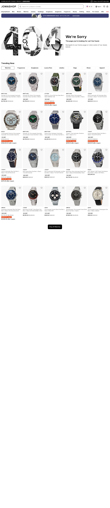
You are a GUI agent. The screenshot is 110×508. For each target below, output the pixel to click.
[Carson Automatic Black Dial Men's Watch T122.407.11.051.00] (106, 111)
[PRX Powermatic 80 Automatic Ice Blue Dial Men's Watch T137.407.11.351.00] (63, 149)
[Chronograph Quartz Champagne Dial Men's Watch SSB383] (106, 187)
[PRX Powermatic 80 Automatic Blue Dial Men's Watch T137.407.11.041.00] (106, 73)
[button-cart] (107, 6)
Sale (107, 11)
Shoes (88, 11)
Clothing (81, 11)
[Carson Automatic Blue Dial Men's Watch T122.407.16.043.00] (19, 149)
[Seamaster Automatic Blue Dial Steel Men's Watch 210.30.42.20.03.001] (19, 187)
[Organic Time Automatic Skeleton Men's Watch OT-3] (84, 111)
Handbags (41, 11)
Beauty (75, 11)
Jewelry (33, 11)
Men (13, 11)
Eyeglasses (58, 11)
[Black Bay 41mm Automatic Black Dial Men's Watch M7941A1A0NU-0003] (84, 149)
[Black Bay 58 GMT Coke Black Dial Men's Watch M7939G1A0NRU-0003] (41, 187)
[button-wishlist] (104, 6)
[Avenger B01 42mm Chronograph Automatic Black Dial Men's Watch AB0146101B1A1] (41, 73)
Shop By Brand (5, 11)
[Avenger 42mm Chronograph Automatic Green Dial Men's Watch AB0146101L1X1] (84, 73)
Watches (26, 11)
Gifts (102, 11)
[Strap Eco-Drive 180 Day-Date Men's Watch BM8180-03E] (63, 73)
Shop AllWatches (54, 227)
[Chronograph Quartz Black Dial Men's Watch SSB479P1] (63, 187)
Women (19, 11)
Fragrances (67, 11)
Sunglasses (49, 11)
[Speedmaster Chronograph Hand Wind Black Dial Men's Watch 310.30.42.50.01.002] (84, 187)
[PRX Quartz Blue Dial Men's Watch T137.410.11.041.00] (41, 149)
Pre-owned (95, 11)
